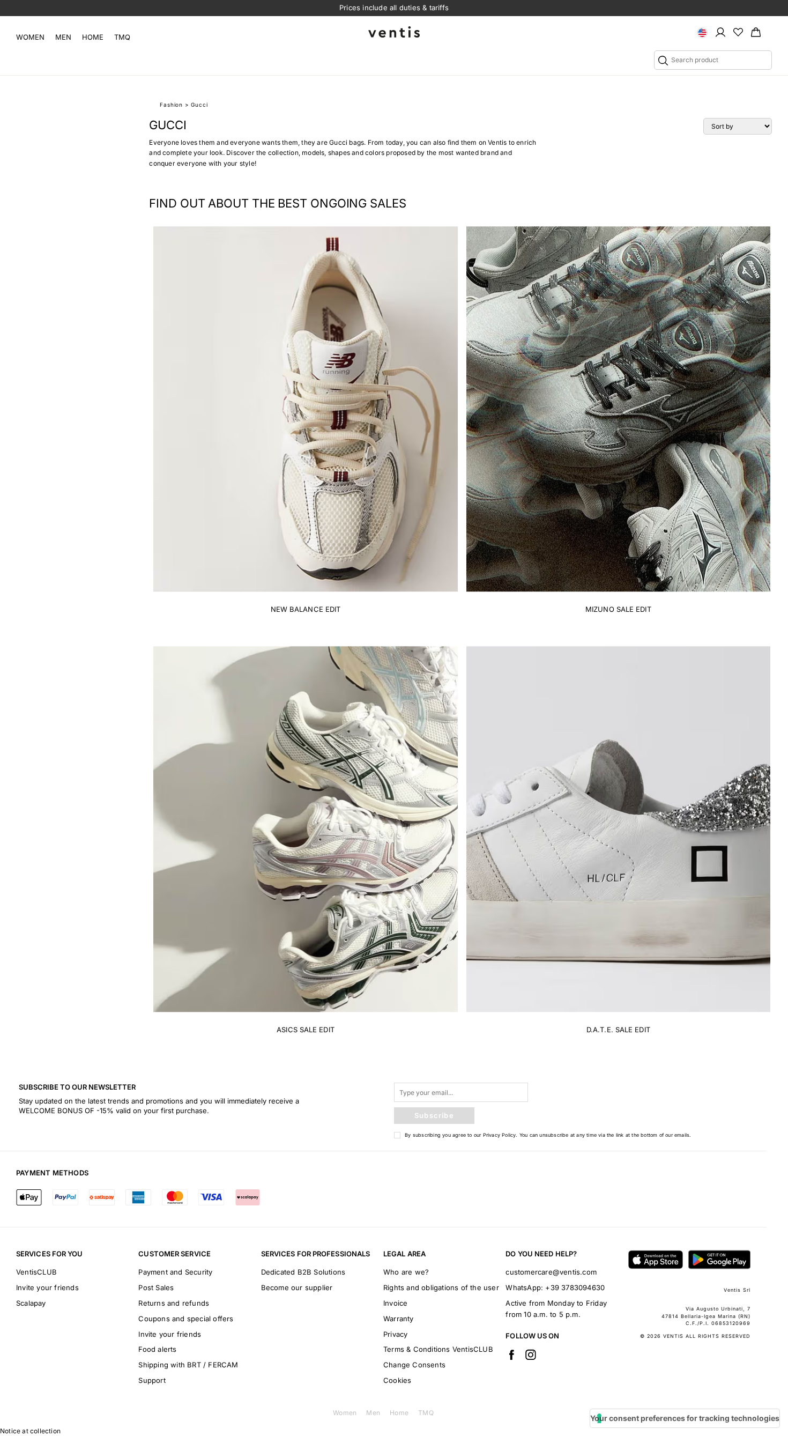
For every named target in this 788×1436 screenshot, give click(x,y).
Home (92, 37)
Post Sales (156, 1287)
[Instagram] (531, 1354)
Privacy (395, 1334)
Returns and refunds (173, 1303)
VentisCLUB (36, 1272)
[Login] (720, 31)
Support (151, 1380)
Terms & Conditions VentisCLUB (438, 1349)
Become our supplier (297, 1287)
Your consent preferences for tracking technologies (684, 1418)
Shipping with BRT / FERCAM (188, 1364)
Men (63, 37)
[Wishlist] (738, 31)
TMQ (122, 37)
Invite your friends (47, 1287)
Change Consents (414, 1364)
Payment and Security (175, 1272)
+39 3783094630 (575, 1287)
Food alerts (157, 1349)
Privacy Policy (499, 1135)
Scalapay (31, 1303)
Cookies (397, 1380)
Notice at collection (30, 1431)
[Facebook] (511, 1354)
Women (30, 37)
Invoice (395, 1303)
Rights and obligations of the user (441, 1287)
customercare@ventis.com (551, 1272)
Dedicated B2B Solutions (303, 1272)
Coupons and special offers (185, 1318)
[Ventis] (394, 32)
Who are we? (406, 1272)
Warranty (398, 1318)
